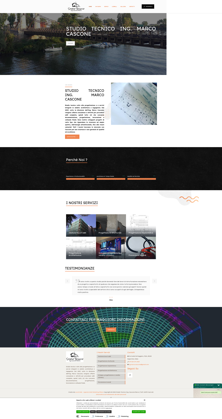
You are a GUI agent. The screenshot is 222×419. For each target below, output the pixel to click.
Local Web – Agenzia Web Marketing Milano (89, 392)
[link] (134, 104)
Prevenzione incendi (137, 255)
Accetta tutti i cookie (139, 411)
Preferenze (99, 416)
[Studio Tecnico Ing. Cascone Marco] (76, 6)
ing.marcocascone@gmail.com (139, 364)
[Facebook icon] (111, 397)
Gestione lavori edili (77, 233)
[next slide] (154, 281)
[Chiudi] (144, 400)
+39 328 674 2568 (134, 362)
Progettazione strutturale (110, 233)
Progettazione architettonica (75, 254)
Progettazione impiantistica (141, 233)
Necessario (85, 416)
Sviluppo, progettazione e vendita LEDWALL (110, 254)
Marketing (124, 416)
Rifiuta (93, 411)
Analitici (112, 416)
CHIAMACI (149, 6)
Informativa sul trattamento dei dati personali (111, 394)
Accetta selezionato (83, 411)
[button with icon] (130, 375)
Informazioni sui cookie (103, 411)
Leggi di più (108, 408)
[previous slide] (67, 281)
